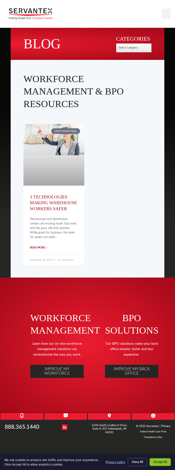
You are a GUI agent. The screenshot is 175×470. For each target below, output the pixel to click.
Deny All (137, 462)
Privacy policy (115, 462)
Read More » (38, 247)
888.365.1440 (22, 427)
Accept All (160, 462)
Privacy (165, 426)
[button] (166, 14)
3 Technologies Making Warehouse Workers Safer (53, 202)
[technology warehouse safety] (53, 155)
